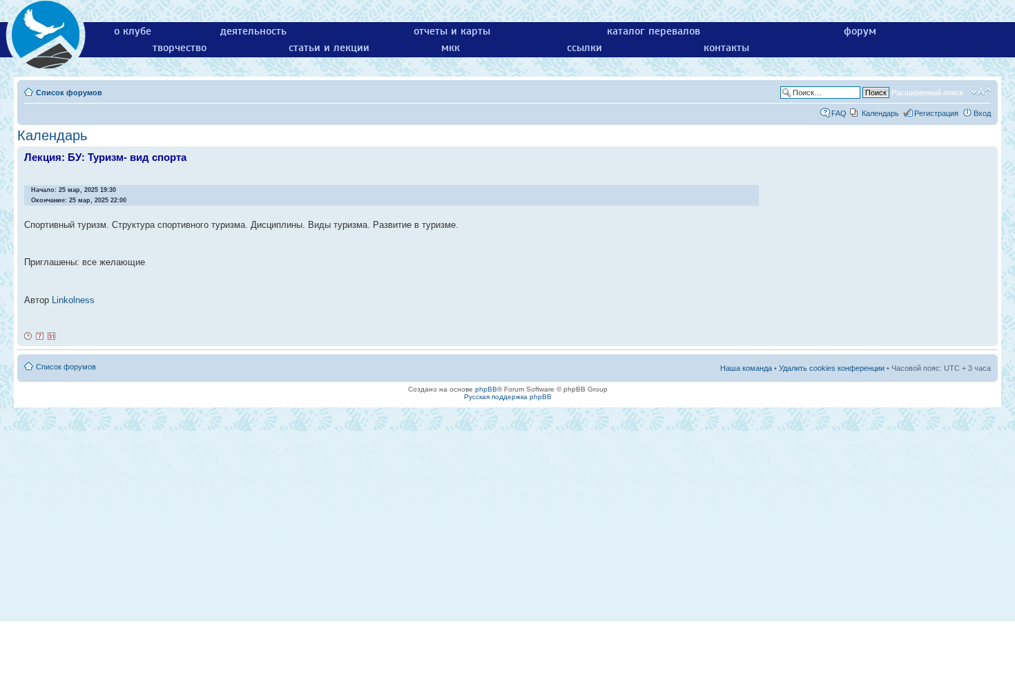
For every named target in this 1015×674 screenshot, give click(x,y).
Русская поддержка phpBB (508, 397)
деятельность (253, 31)
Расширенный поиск (927, 92)
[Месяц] (52, 336)
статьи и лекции (329, 48)
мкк (450, 48)
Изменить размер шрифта (981, 92)
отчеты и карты (452, 31)
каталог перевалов (653, 31)
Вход (982, 113)
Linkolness (73, 300)
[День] (28, 336)
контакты (726, 48)
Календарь (880, 113)
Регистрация (936, 113)
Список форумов (69, 92)
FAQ (839, 113)
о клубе (132, 31)
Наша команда (746, 368)
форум (860, 31)
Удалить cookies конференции (831, 368)
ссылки (584, 48)
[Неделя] (40, 336)
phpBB (486, 389)
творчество (179, 48)
